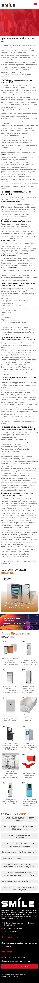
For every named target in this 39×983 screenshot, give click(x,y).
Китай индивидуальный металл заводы (19, 819)
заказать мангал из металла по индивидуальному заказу (19, 844)
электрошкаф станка (11, 858)
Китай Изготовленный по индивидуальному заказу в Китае (19, 873)
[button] (34, 594)
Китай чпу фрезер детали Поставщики (19, 836)
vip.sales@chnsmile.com (13, 928)
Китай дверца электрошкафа (15, 881)
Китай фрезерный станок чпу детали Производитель (19, 827)
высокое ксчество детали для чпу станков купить (19, 888)
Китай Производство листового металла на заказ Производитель (19, 865)
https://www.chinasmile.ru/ (27, 471)
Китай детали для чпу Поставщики (18, 852)
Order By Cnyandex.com (10, 977)
